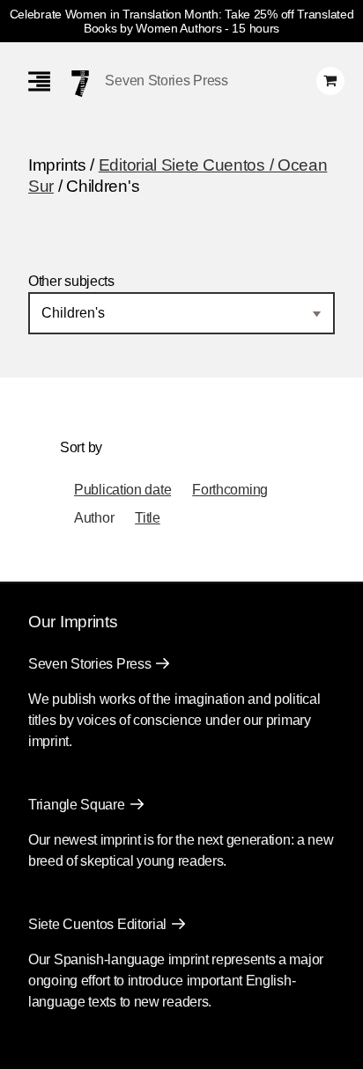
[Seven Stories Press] (80, 83)
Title (147, 517)
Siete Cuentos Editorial (97, 924)
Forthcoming (230, 489)
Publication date (122, 489)
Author (94, 517)
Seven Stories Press (166, 80)
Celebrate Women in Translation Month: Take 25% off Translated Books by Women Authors (182, 21)
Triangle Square (76, 804)
